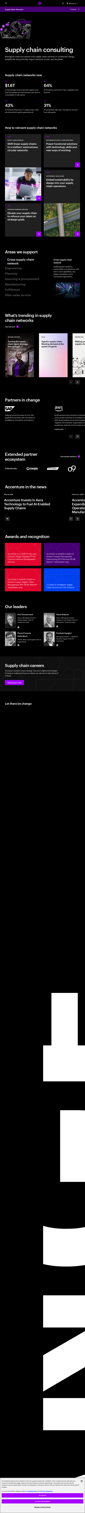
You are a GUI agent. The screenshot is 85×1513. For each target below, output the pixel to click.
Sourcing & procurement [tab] (22, 279)
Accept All (42, 1495)
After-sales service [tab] (18, 295)
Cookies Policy (32, 1491)
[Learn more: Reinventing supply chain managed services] (23, 220)
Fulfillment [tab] (12, 289)
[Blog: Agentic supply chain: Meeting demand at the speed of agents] (53, 355)
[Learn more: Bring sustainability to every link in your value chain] (62, 203)
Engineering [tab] (13, 268)
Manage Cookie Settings (42, 1507)
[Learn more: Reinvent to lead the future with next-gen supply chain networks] (23, 167)
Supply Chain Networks (14, 9)
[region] (42, 1495)
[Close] (81, 1481)
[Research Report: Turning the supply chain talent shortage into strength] (19, 355)
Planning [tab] (11, 273)
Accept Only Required (42, 1501)
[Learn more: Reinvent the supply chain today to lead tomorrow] (62, 150)
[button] (14, 682)
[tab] (66, 279)
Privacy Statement (46, 1491)
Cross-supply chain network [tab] (20, 261)
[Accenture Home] (39, 3)
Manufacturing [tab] (15, 284)
